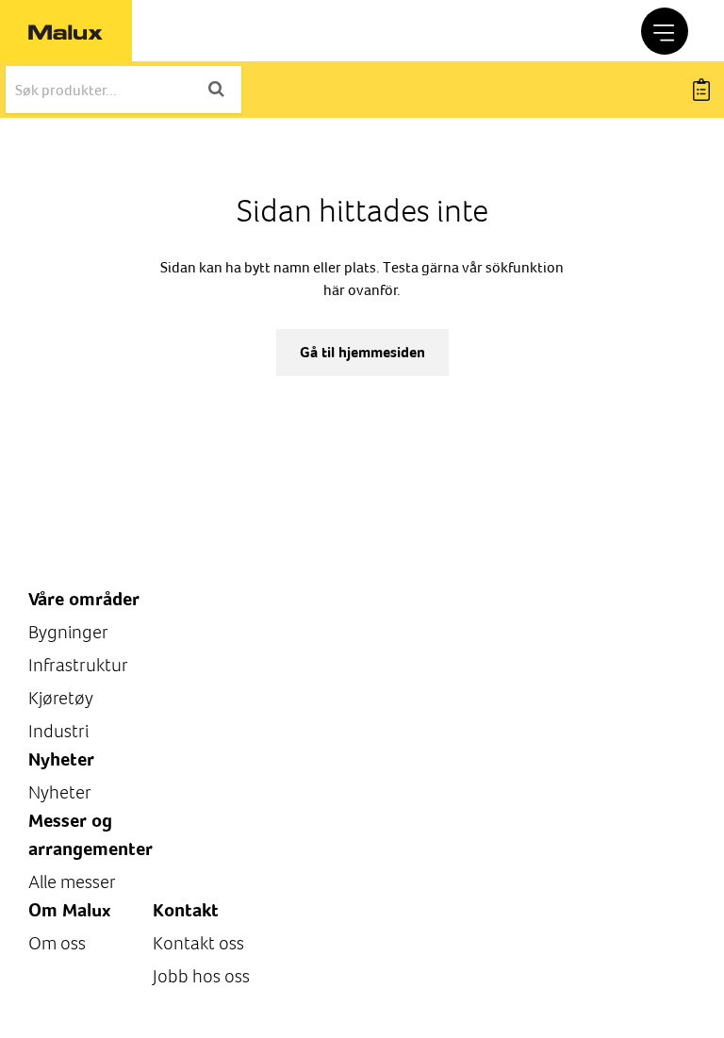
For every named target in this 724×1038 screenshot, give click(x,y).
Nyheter (59, 792)
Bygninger (68, 632)
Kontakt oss (198, 943)
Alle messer (72, 882)
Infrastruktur (78, 665)
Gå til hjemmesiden (362, 352)
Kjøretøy (60, 698)
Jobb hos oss (201, 976)
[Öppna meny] (664, 31)
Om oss (57, 943)
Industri (58, 731)
